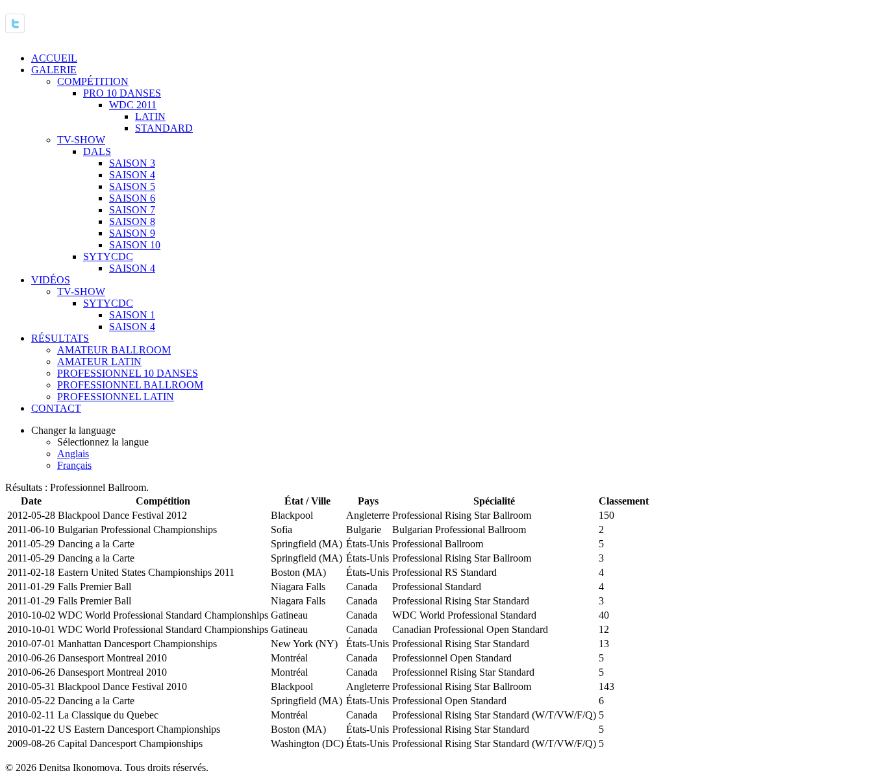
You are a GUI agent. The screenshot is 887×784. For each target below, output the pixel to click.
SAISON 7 (132, 209)
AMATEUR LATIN (99, 361)
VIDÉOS (50, 279)
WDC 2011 (132, 104)
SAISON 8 (132, 221)
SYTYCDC (108, 256)
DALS (97, 151)
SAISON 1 (132, 314)
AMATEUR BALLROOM (114, 349)
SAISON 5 (132, 186)
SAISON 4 (132, 174)
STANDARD (164, 128)
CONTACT (56, 408)
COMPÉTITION (93, 81)
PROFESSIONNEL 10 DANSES (127, 373)
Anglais (73, 453)
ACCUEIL (54, 58)
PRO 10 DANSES (122, 93)
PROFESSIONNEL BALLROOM (130, 384)
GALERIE (54, 69)
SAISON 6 (132, 198)
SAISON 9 (132, 233)
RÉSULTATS (60, 338)
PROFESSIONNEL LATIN (115, 396)
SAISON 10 (134, 244)
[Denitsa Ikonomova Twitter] (15, 26)
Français (74, 465)
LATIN (150, 116)
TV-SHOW (81, 139)
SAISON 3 (132, 163)
